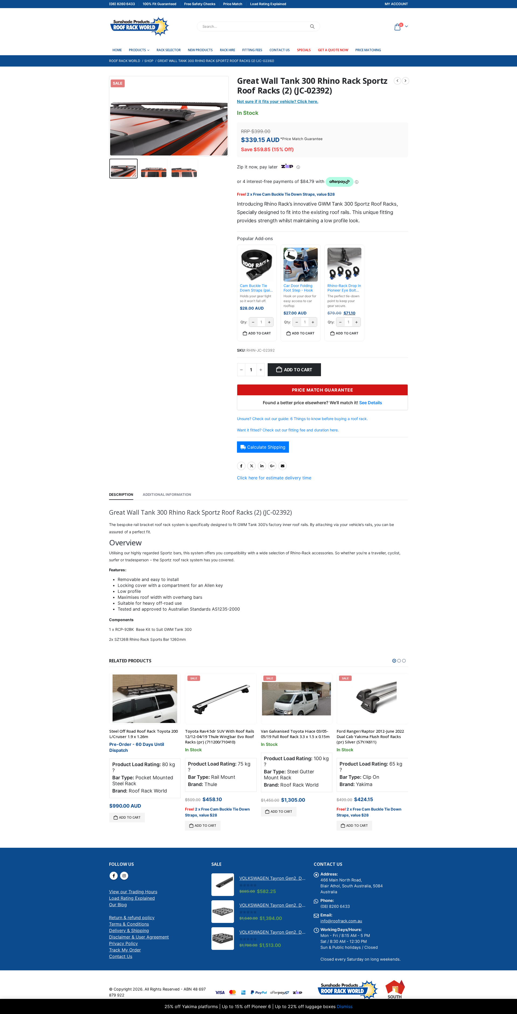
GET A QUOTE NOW (333, 50)
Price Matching (368, 50)
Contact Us (280, 50)
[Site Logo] (139, 26)
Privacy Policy (123, 943)
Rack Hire (227, 50)
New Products (200, 50)
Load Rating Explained (132, 898)
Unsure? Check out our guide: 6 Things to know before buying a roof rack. (302, 418)
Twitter (251, 466)
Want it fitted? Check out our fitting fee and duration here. (288, 430)
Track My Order (125, 950)
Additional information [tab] (167, 494)
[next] (405, 81)
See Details (370, 402)
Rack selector (169, 50)
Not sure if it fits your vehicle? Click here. (277, 101)
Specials (304, 50)
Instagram (124, 876)
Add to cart (298, 370)
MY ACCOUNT (396, 4)
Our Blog (118, 904)
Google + (272, 466)
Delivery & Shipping (129, 930)
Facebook (241, 466)
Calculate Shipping (266, 447)
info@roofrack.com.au (341, 921)
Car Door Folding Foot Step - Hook (298, 288)
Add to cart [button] (259, 333)
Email (282, 466)
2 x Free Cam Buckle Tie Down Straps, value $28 (291, 194)
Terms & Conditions (129, 924)
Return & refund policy (132, 917)
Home (117, 50)
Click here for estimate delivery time (274, 477)
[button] (110, 116)
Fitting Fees (252, 50)
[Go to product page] (144, 698)
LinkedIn (262, 466)
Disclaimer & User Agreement (139, 937)
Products (137, 50)
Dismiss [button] (344, 1006)
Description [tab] (121, 494)
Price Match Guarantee (302, 139)
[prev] (397, 81)
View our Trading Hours (133, 891)
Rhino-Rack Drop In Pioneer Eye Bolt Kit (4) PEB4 (344, 288)
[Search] (312, 26)
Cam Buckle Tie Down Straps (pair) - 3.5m (256, 288)
